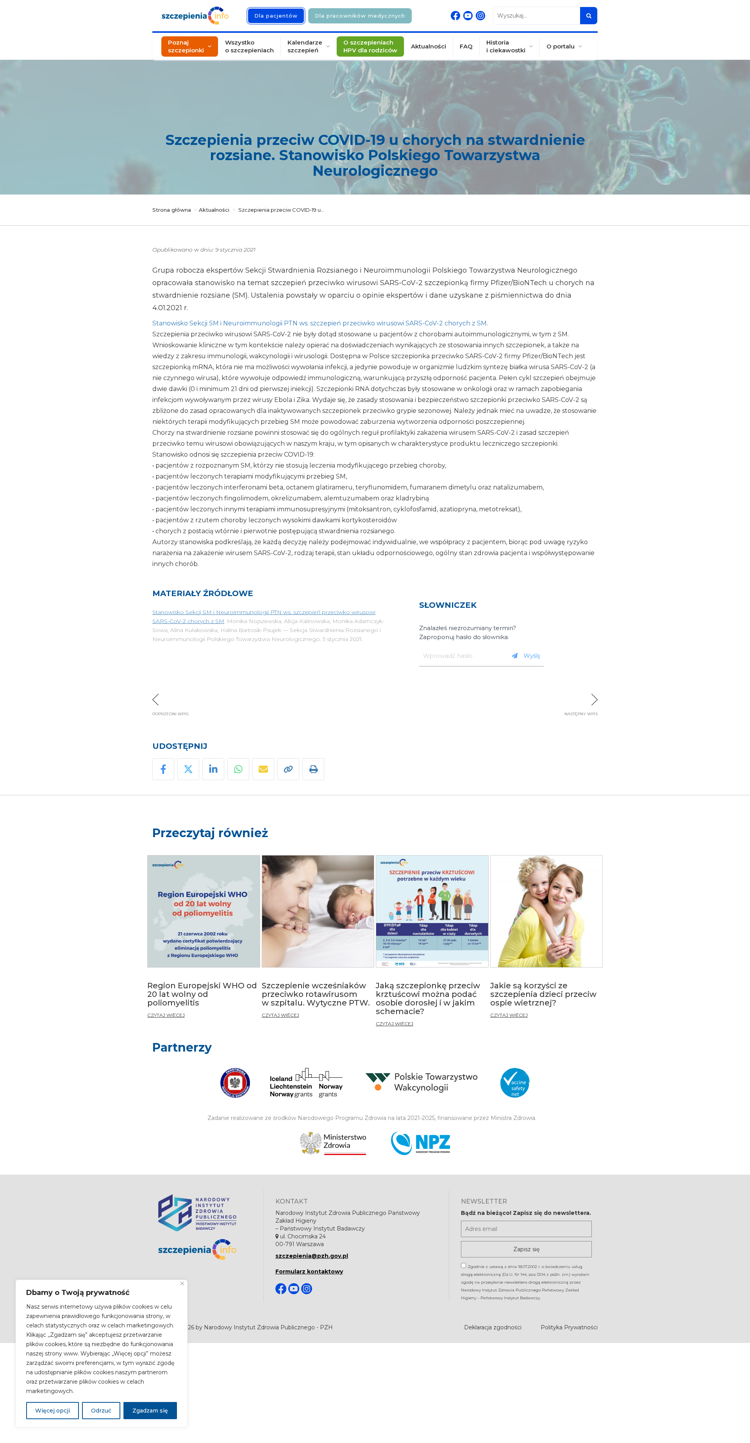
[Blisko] (182, 1283)
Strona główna (171, 210)
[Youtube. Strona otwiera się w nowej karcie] (468, 15)
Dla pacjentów (276, 16)
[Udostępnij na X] (188, 769)
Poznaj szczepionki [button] (186, 46)
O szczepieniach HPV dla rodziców (370, 46)
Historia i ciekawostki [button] (505, 46)
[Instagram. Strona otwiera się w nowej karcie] (480, 15)
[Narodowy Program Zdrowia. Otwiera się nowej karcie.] (420, 1143)
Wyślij (531, 655)
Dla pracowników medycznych (360, 16)
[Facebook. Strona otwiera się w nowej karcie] (455, 15)
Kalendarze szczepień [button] (305, 46)
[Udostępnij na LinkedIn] (213, 769)
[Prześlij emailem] (263, 769)
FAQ (466, 46)
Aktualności (428, 46)
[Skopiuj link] (288, 769)
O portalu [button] (560, 46)
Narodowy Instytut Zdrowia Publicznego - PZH (268, 1327)
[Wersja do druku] (313, 769)
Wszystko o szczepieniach (249, 46)
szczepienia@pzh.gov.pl (311, 1255)
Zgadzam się (150, 1410)
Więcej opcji (52, 1410)
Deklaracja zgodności (492, 1327)
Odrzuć (101, 1410)
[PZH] (205, 1212)
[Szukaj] (588, 15)
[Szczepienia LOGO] (205, 1249)
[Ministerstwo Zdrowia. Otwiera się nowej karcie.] (333, 1143)
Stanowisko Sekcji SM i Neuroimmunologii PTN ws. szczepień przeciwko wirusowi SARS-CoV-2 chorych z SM (319, 323)
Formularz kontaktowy (309, 1271)
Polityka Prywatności (569, 1327)
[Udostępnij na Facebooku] (163, 769)
